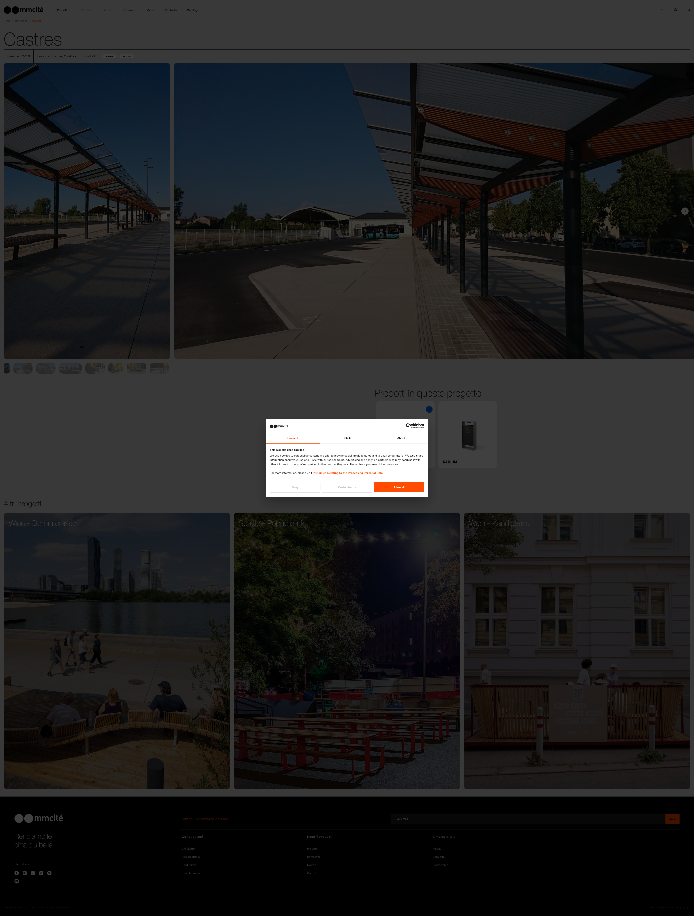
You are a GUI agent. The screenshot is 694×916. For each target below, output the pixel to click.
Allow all (399, 487)
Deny (295, 487)
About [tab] (401, 438)
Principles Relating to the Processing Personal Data (348, 472)
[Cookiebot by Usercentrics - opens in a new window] (408, 426)
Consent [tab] (292, 438)
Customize (345, 487)
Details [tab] (347, 438)
